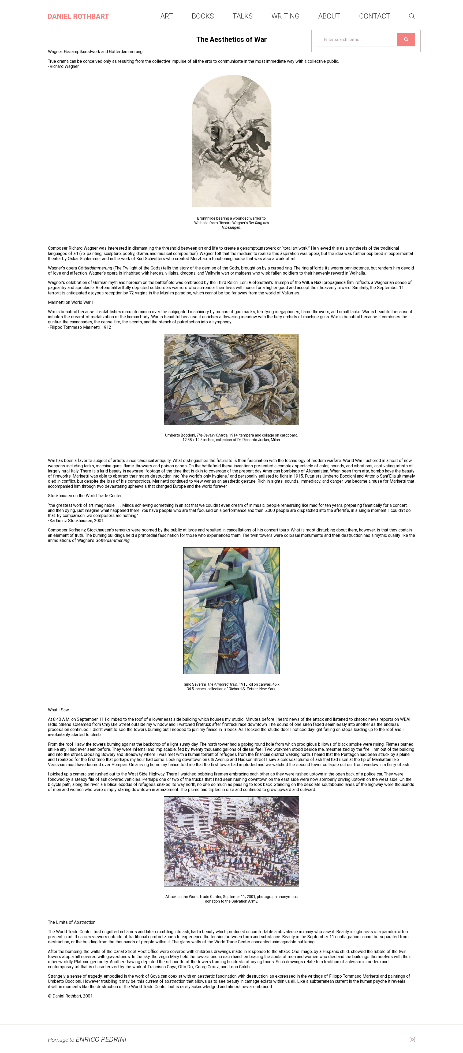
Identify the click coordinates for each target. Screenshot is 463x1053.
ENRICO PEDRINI (87, 1039)
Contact (374, 16)
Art (166, 16)
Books (203, 16)
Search (412, 16)
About (329, 16)
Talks (243, 16)
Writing (285, 16)
